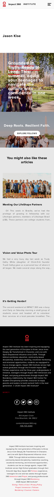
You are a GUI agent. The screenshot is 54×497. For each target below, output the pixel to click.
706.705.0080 (26, 426)
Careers (36, 490)
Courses (28, 490)
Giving (14, 485)
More (5, 392)
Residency (35, 479)
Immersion (14, 476)
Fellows (34, 471)
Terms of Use (24, 485)
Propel (24, 476)
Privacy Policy (36, 485)
